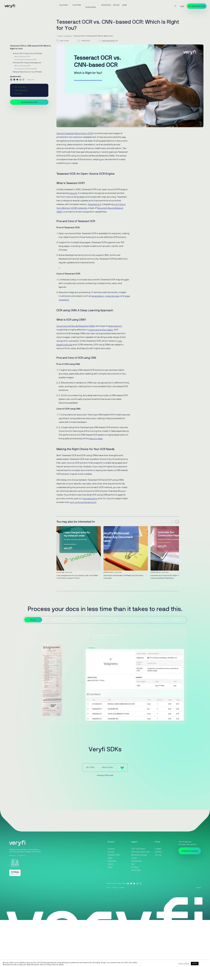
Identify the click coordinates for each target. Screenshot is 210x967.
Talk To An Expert (138, 849)
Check (135, 620)
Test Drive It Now (20, 87)
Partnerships (136, 861)
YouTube (158, 855)
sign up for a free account (83, 502)
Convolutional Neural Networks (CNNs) (75, 326)
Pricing (116, 5)
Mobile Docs (136, 870)
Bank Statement (156, 620)
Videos (110, 858)
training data (95, 438)
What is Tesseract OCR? (22, 56)
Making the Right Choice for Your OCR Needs (27, 72)
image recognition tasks (100, 330)
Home (60, 36)
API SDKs (90, 767)
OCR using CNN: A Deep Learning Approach (27, 62)
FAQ (132, 864)
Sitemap (121, 887)
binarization (98, 296)
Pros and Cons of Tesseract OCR (25, 59)
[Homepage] (10, 6)
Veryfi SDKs (19, 93)
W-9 (115, 620)
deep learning (115, 326)
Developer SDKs (114, 855)
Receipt (33, 620)
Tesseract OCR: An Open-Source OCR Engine (27, 53)
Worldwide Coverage (139, 855)
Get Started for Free (197, 6)
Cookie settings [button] (183, 963)
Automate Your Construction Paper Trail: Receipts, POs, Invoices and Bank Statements (172, 576)
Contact (134, 858)
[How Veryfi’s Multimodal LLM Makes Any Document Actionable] (125, 548)
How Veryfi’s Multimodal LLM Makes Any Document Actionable (123, 576)
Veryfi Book (112, 861)
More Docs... (177, 620)
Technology (68, 36)
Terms (108, 887)
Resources (106, 5)
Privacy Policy (51, 964)
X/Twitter (158, 852)
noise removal (112, 296)
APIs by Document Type (140, 852)
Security (111, 852)
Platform (77, 5)
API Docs (134, 867)
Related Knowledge (21, 90)
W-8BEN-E (95, 620)
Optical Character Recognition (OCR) (74, 133)
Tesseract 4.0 (94, 204)
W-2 (74, 620)
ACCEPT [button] (194, 963)
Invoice (53, 620)
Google (73, 193)
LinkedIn (158, 849)
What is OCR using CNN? (22, 66)
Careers (111, 864)
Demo (124, 5)
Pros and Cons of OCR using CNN (25, 69)
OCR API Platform (108, 572)
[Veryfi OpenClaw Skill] (122, 768)
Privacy (115, 887)
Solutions (63, 5)
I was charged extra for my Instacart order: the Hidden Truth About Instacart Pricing (77, 576)
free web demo (90, 498)
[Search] (175, 6)
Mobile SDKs (107, 767)
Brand (110, 867)
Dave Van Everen (108, 41)
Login (182, 6)
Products (111, 849)
